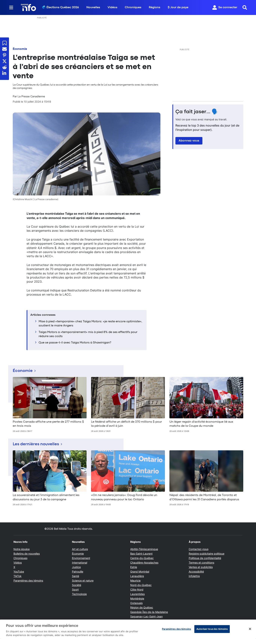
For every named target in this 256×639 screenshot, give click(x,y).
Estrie (133, 567)
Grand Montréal (139, 571)
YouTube (18, 571)
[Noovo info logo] (28, 7)
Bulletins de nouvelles (26, 553)
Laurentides (137, 594)
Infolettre (194, 576)
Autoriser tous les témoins (212, 628)
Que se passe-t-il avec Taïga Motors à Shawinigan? (75, 342)
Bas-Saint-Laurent (141, 553)
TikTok (17, 576)
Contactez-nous (198, 549)
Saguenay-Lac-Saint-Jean (146, 616)
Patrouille (77, 571)
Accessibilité (196, 571)
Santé (75, 576)
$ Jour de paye (178, 7)
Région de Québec (141, 607)
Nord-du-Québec (141, 585)
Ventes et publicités (201, 567)
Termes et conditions (201, 562)
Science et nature (83, 580)
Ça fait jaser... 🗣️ (196, 112)
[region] (128, 629)
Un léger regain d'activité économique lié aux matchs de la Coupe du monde (201, 424)
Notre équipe (21, 549)
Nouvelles (93, 7)
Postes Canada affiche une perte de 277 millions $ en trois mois (48, 424)
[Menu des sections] (11, 7)
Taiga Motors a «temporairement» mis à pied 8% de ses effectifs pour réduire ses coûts (88, 334)
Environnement (81, 558)
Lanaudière (137, 576)
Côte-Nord (136, 589)
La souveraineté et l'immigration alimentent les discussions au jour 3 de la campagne (46, 497)
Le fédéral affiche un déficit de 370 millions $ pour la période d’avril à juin (126, 424)
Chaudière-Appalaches (144, 562)
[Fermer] (250, 629)
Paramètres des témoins (28, 580)
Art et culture (80, 549)
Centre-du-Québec (142, 558)
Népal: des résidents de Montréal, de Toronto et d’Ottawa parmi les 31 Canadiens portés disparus (204, 497)
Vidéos (112, 7)
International (79, 562)
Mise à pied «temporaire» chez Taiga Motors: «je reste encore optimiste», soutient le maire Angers (90, 323)
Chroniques (133, 7)
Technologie (79, 594)
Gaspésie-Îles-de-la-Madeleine (149, 612)
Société (76, 585)
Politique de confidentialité (205, 558)
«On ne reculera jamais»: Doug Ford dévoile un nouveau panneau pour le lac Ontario (124, 497)
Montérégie (137, 598)
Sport (75, 589)
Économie (20, 49)
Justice (76, 567)
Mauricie (135, 580)
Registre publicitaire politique (206, 553)
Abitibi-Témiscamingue (144, 549)
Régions (154, 7)
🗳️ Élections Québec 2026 (60, 7)
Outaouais (136, 603)
